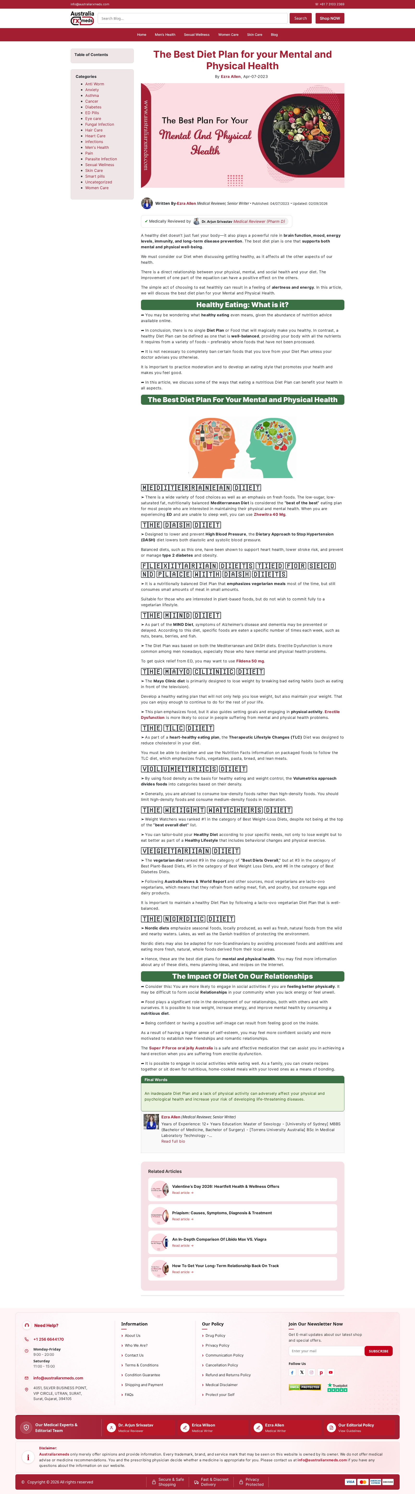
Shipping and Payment (144, 1384)
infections (94, 141)
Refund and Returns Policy (228, 1375)
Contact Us (134, 1355)
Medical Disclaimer (222, 1384)
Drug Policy (215, 1335)
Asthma (92, 95)
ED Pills (92, 112)
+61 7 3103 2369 (329, 4)
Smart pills (95, 176)
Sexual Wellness (197, 34)
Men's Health (97, 147)
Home (141, 34)
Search (300, 18)
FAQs (129, 1394)
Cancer (91, 101)
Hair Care (94, 130)
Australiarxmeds (54, 1454)
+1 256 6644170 (48, 1339)
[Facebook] (292, 1372)
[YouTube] (331, 1372)
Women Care (228, 34)
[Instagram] (311, 1372)
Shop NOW (330, 18)
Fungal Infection (99, 124)
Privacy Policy (217, 1345)
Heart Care (95, 135)
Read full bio (173, 1141)
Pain (89, 153)
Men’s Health (165, 34)
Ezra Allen (231, 76)
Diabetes (93, 107)
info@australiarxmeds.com (58, 1378)
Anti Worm (94, 83)
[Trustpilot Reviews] (337, 1387)
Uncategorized (98, 182)
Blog (274, 34)
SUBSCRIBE (378, 1351)
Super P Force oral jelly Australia (181, 1048)
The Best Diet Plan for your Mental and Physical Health (242, 60)
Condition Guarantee (142, 1375)
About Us (132, 1335)
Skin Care (254, 34)
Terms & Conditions (142, 1365)
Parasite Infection (101, 158)
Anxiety (92, 89)
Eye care (93, 118)
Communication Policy (225, 1355)
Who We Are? (136, 1345)
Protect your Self (220, 1394)
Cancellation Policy (222, 1365)
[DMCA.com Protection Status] (305, 1387)
